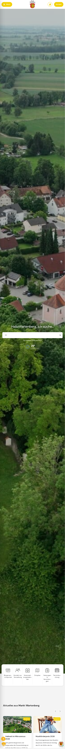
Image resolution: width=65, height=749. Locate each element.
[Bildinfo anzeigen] (30, 731)
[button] (7, 4)
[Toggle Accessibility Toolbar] (3, 739)
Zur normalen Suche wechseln (32, 340)
